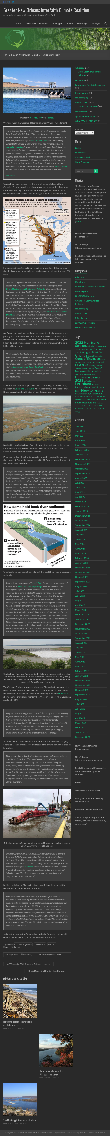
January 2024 (81, 562)
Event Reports (81, 93)
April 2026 (80, 440)
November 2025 (82, 464)
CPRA (103, 359)
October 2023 (81, 577)
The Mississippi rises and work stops (19, 1120)
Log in (78, 147)
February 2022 (82, 671)
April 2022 (80, 661)
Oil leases (92, 397)
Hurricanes (79, 374)
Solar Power (101, 400)
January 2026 (81, 454)
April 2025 (80, 497)
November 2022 (82, 628)
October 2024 (81, 520)
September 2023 (82, 581)
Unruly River (37, 583)
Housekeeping (81, 97)
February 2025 (82, 506)
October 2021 (81, 690)
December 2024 (82, 515)
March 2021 (80, 723)
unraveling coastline (14, 147)
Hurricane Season (90, 374)
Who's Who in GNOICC (86, 121)
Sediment (15, 947)
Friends (70, 23)
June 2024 (80, 539)
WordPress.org (82, 162)
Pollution (83, 400)
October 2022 (81, 633)
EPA (78, 365)
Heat (85, 371)
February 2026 (82, 450)
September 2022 (82, 638)
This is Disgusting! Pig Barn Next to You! (48, 971)
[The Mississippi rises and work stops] (20, 1084)
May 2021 (80, 713)
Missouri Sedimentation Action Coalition (28, 367)
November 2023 (82, 572)
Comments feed (82, 157)
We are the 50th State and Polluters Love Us (28, 964)
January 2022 (81, 675)
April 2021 (80, 718)
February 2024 (82, 558)
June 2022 (80, 652)
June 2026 (80, 431)
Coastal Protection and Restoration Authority (25, 289)
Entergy (88, 362)
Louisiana (83, 383)
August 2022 (81, 642)
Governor (89, 368)
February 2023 (82, 614)
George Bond (12, 954)
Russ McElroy (35, 117)
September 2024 (82, 525)
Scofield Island (60, 166)
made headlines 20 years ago (30, 586)
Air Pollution (91, 346)
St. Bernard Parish (87, 406)
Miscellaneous (81, 111)
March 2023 (80, 610)
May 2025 (80, 492)
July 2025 (79, 482)
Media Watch (55, 954)
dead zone (28, 866)
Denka (77, 362)
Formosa (99, 366)
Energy (82, 362)
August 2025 (81, 478)
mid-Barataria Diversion (87, 386)
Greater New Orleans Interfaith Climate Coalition (46, 9)
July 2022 (79, 647)
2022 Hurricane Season (87, 344)
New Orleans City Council (86, 394)
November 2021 (82, 685)
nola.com (10, 175)
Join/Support (57, 23)
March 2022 (80, 666)
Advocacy (45, 954)
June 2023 (80, 595)
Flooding (92, 365)
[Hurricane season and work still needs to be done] (20, 985)
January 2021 (81, 732)
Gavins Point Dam (39, 140)
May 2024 (80, 544)
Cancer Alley (79, 349)
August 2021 (81, 699)
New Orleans (92, 390)
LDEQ (87, 380)
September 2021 (82, 694)
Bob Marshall (102, 346)
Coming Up (96, 23)
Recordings (82, 23)
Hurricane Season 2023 (88, 378)
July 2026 (79, 426)
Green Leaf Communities (36, 23)
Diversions (40, 944)
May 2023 (80, 600)
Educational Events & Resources (90, 85)
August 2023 (81, 586)
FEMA (85, 365)
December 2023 (82, 567)
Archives (79, 129)
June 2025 (80, 487)
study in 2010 (64, 693)
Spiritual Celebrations (85, 116)
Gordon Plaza (80, 369)
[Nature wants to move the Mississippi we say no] (56, 1035)
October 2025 (81, 468)
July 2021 (79, 704)
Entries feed (80, 152)
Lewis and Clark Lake (25, 388)
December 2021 (82, 680)
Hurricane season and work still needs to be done (17, 1023)
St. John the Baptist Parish (90, 409)
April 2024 (80, 548)
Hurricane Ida (94, 371)
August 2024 (81, 530)
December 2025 (82, 459)
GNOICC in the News (88, 106)
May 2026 (80, 435)
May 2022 (80, 657)
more (78, 221)
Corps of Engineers (23, 944)
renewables (91, 400)
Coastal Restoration (95, 356)
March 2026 (80, 445)
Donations (80, 80)
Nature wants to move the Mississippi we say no (51, 1072)
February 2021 (82, 727)
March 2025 (80, 501)
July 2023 (79, 591)
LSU (92, 385)
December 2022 (82, 624)
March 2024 (80, 553)
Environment (98, 362)
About (18, 23)
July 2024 (79, 534)
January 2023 (81, 619)
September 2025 (82, 473)
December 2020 (82, 737)
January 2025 (81, 511)
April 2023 (80, 605)
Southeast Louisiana (85, 402)
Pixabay (50, 117)
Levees (92, 381)
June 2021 (80, 708)
